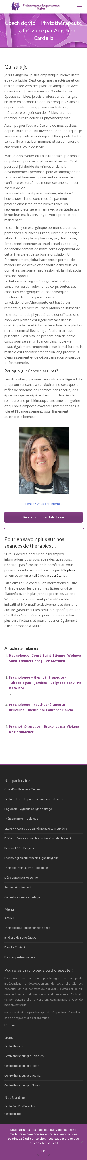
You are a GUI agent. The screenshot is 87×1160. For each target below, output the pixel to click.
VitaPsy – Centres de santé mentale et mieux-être (35, 828)
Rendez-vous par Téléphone (43, 517)
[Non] (81, 1142)
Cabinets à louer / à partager (22, 897)
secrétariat (58, 575)
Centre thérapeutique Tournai (22, 1075)
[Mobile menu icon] (79, 7)
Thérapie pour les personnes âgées (27, 927)
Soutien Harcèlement (17, 887)
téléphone (69, 570)
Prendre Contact (14, 947)
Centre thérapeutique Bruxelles (24, 1056)
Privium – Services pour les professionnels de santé (37, 838)
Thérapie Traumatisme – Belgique (26, 867)
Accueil (9, 918)
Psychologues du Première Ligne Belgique (31, 858)
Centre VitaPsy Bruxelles (19, 1106)
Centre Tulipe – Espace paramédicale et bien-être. (36, 799)
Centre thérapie (14, 1046)
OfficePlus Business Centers (22, 789)
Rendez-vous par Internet (43, 504)
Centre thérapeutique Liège (21, 1065)
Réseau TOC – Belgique (19, 848)
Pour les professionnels (19, 957)
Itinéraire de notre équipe (20, 937)
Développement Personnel (21, 877)
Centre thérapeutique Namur (22, 1085)
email (33, 575)
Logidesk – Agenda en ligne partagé (28, 809)
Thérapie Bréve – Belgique (21, 818)
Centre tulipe (12, 1113)
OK (43, 1151)
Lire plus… (10, 1025)
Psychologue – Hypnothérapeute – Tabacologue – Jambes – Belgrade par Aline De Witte (45, 682)
